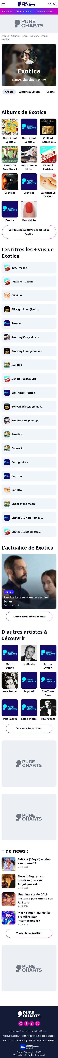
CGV (11, 1040)
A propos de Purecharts (19, 1031)
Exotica (29, 71)
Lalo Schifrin (29, 719)
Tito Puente (48, 719)
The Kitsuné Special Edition (10, 141)
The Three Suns (48, 693)
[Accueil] (26, 4)
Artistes (15, 35)
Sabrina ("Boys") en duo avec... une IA (34, 861)
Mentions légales (39, 1031)
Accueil (5, 35)
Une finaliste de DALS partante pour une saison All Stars (35, 898)
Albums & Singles (30, 92)
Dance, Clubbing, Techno (29, 79)
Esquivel (29, 691)
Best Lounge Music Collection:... (29, 169)
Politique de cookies (11, 1036)
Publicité (31, 1040)
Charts (50, 92)
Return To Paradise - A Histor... (10, 169)
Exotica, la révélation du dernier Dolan (26, 599)
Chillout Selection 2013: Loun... (48, 141)
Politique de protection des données (37, 1036)
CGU (5, 1040)
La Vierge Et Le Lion (48, 194)
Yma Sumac (10, 691)
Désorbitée (29, 220)
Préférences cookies (46, 1040)
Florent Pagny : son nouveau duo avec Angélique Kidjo (31, 880)
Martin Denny (10, 665)
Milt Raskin (10, 719)
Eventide (10, 192)
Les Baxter (29, 664)
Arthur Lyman (48, 665)
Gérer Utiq (20, 1040)
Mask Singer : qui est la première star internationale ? (34, 916)
